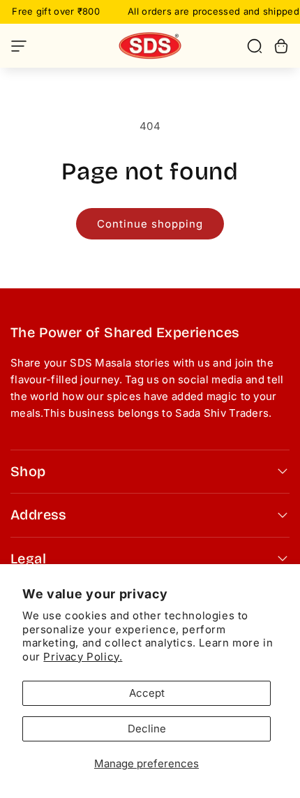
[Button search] (254, 46)
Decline (147, 728)
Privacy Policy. (82, 656)
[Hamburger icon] (51, 46)
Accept (147, 693)
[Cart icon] (281, 46)
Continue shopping (150, 223)
